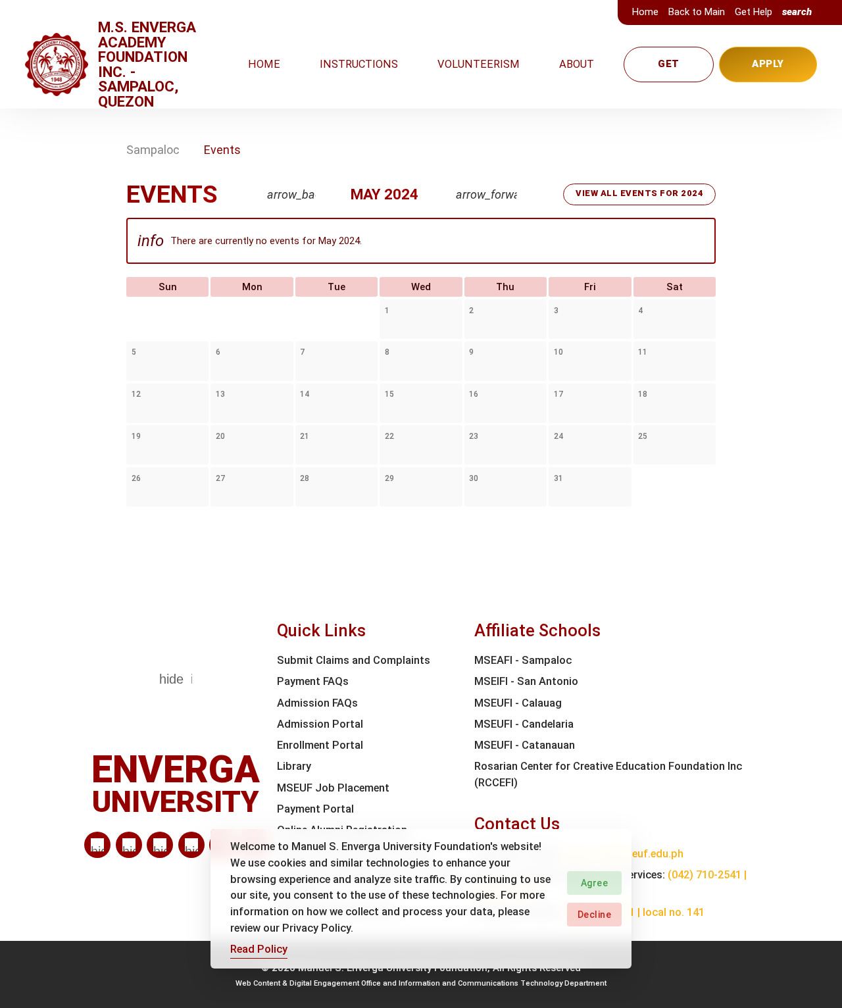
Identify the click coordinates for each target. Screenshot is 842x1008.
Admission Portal (320, 724)
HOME (264, 64)
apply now (768, 70)
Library (294, 766)
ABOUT (576, 64)
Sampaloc (153, 150)
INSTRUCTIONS (359, 64)
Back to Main (696, 12)
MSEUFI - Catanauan (524, 745)
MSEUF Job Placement (333, 788)
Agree (594, 883)
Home (645, 12)
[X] (160, 845)
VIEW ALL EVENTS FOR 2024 (639, 193)
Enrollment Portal (320, 745)
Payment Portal (315, 809)
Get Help (753, 12)
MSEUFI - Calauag (518, 703)
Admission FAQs (317, 703)
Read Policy (258, 949)
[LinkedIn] (97, 845)
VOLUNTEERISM (478, 64)
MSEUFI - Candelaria (524, 724)
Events (222, 150)
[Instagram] (191, 845)
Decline (595, 914)
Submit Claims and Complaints (353, 660)
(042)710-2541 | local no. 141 (634, 912)
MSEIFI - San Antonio (526, 681)
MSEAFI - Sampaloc (523, 660)
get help (668, 70)
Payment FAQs (313, 681)
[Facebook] (129, 845)
